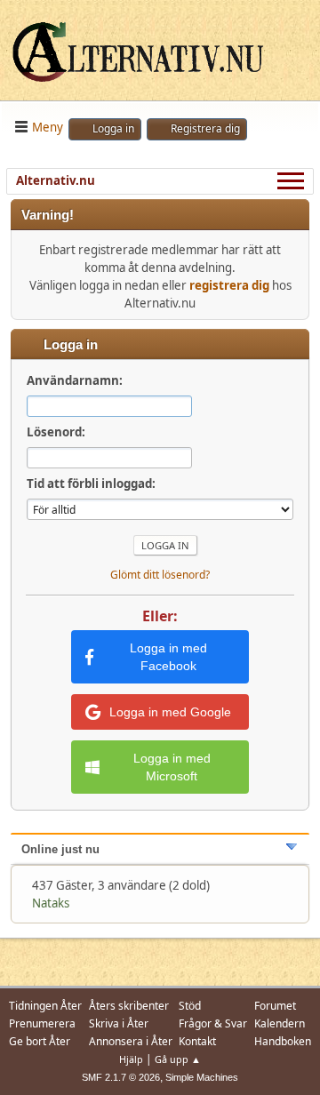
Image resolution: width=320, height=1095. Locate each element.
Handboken (282, 1041)
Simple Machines (201, 1077)
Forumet (275, 1005)
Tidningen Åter (45, 1005)
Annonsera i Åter (130, 1041)
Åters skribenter (129, 1005)
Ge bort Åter (39, 1041)
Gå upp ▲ (178, 1059)
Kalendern (279, 1023)
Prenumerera (42, 1023)
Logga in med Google (170, 712)
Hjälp (131, 1059)
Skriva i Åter (118, 1023)
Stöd (190, 1005)
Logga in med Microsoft (172, 767)
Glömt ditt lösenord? (160, 574)
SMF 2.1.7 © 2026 (121, 1077)
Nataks (50, 903)
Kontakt (197, 1041)
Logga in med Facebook (168, 657)
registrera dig (229, 285)
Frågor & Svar (213, 1023)
